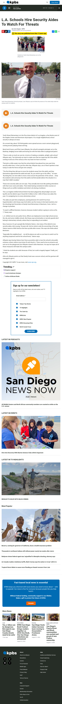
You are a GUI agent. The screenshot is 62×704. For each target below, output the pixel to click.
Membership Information (26, 691)
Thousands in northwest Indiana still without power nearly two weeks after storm (28, 551)
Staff (21, 675)
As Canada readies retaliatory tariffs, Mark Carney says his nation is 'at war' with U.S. (29, 562)
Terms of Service (24, 678)
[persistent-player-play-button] (4, 8)
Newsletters (23, 658)
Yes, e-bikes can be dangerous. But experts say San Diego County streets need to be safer (8, 630)
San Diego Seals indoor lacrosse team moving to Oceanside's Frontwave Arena (38, 630)
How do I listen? (44, 666)
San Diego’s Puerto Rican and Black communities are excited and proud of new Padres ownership (52, 633)
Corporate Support (24, 685)
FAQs (41, 663)
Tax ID (21, 697)
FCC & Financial (24, 663)
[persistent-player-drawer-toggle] (59, 8)
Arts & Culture (20, 623)
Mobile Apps (23, 666)
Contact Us (43, 660)
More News (6, 611)
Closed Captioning (44, 658)
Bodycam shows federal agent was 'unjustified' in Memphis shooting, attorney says (28, 556)
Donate (31, 603)
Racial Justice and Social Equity (52, 623)
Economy (34, 623)
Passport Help (43, 669)
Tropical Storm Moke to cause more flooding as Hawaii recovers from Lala (26, 567)
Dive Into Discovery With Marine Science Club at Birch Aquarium (22, 453)
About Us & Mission (25, 655)
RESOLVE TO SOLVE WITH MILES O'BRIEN (15, 499)
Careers (22, 660)
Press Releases (23, 669)
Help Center (43, 672)
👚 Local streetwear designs (12, 273)
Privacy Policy (23, 672)
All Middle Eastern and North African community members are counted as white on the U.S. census (30, 405)
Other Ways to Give (24, 694)
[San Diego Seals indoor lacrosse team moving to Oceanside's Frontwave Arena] (38, 617)
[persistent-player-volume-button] (9, 8)
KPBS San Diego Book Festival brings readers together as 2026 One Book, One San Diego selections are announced (23, 632)
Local (3, 623)
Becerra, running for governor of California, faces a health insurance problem (27, 546)
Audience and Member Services (48, 655)
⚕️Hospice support (9, 270)
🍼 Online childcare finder (11, 276)
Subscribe (31, 331)
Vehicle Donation (24, 700)
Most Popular (7, 506)
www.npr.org (32, 262)
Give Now (54, 2)
